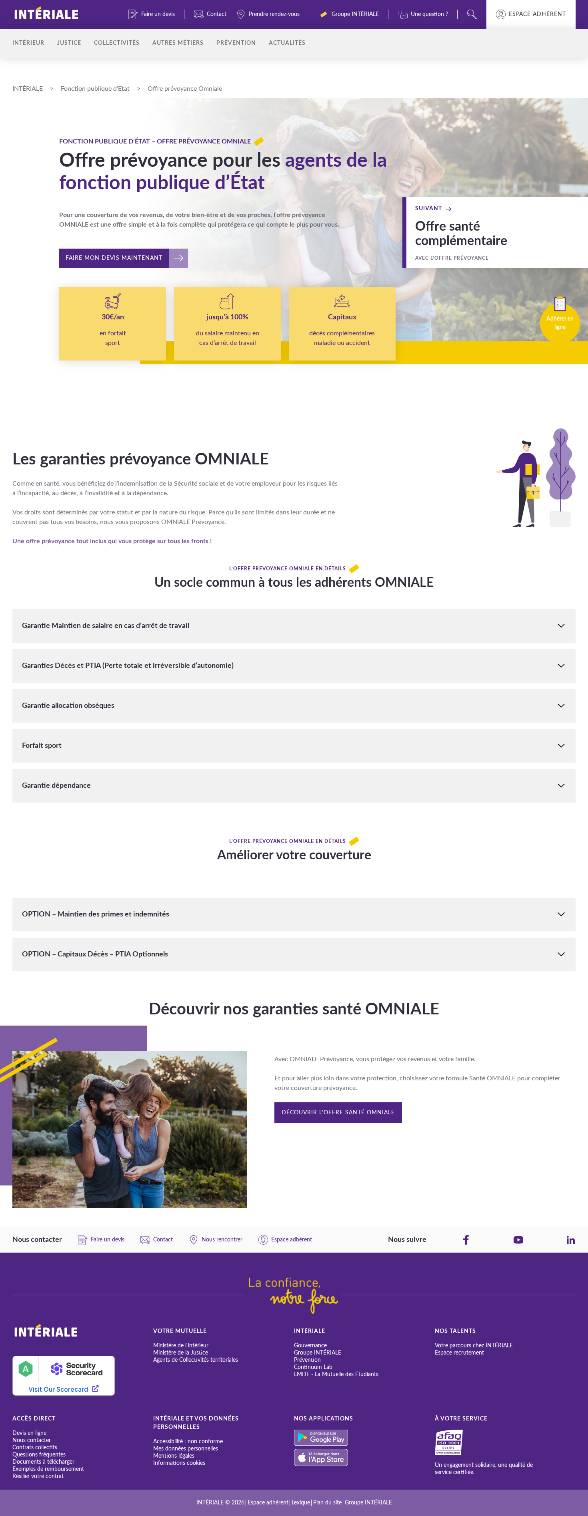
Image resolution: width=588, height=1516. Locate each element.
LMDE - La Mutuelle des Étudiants (336, 1374)
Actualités (287, 43)
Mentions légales (173, 1456)
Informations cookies (179, 1463)
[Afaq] (458, 1442)
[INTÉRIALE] (59, 14)
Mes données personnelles (185, 1449)
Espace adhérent (537, 14)
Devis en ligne (29, 1433)
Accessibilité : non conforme (188, 1441)
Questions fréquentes (39, 1455)
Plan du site (327, 1503)
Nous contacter (31, 1440)
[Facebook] (466, 1240)
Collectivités (117, 43)
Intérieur (28, 43)
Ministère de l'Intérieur (180, 1346)
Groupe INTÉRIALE (317, 1353)
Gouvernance (310, 1346)
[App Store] (364, 1457)
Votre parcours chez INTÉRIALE (474, 1346)
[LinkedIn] (571, 1240)
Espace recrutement (459, 1353)
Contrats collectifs (34, 1447)
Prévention (236, 43)
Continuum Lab (313, 1367)
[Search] (472, 14)
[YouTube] (518, 1240)
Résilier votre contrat (38, 1476)
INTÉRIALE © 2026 (220, 1503)
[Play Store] (364, 1438)
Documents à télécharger (43, 1462)
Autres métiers (178, 43)
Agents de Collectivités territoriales (195, 1360)
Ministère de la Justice (180, 1353)
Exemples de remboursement (48, 1469)
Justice (69, 43)
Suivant (428, 208)
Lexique (301, 1503)
